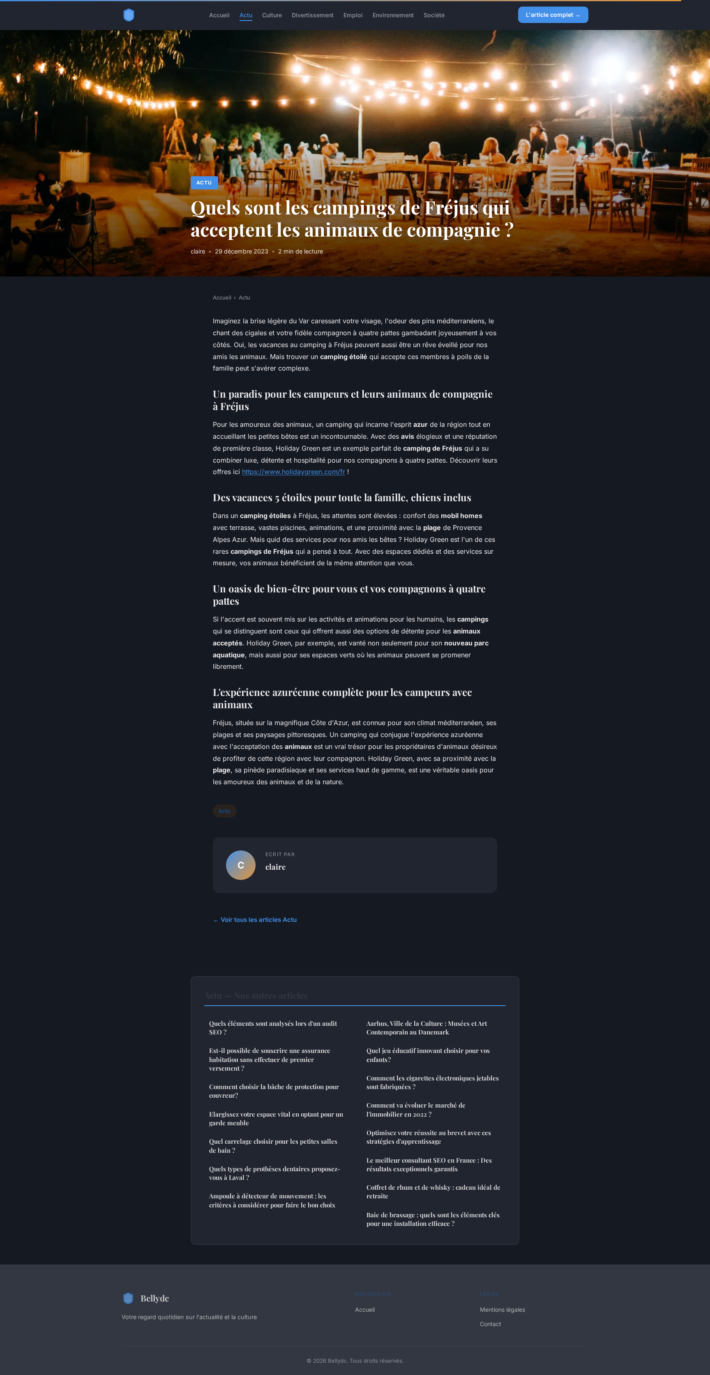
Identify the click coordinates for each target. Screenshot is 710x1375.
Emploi (353, 14)
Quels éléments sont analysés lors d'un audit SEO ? (273, 1027)
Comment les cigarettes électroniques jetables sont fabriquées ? (433, 1082)
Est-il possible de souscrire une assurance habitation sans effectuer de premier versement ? (269, 1059)
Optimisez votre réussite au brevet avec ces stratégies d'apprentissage (429, 1137)
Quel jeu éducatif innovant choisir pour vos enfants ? (428, 1054)
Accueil (219, 14)
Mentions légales (502, 1309)
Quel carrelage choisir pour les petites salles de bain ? (273, 1145)
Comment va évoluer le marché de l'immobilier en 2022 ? (416, 1109)
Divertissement (313, 14)
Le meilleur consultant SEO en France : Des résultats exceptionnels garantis (429, 1164)
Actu (246, 14)
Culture (272, 14)
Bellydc (155, 1298)
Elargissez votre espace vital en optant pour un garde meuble (276, 1118)
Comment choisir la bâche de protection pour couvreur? (274, 1090)
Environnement (393, 14)
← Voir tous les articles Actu (255, 920)
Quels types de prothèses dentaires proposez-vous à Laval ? (274, 1173)
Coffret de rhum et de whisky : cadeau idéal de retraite (433, 1191)
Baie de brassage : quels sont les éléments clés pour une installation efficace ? (433, 1219)
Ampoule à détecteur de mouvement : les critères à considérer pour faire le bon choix (272, 1200)
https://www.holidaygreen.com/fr (293, 472)
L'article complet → (553, 14)
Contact (490, 1323)
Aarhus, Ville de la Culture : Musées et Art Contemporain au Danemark (427, 1027)
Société (434, 14)
